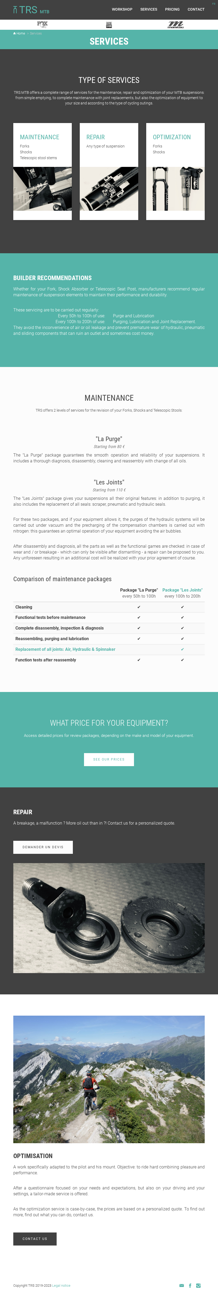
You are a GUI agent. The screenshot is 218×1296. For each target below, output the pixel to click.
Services (148, 9)
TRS (33, 10)
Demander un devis (43, 847)
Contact (196, 9)
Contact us (35, 1239)
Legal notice (61, 1285)
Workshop (122, 9)
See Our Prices (109, 759)
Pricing (172, 9)
